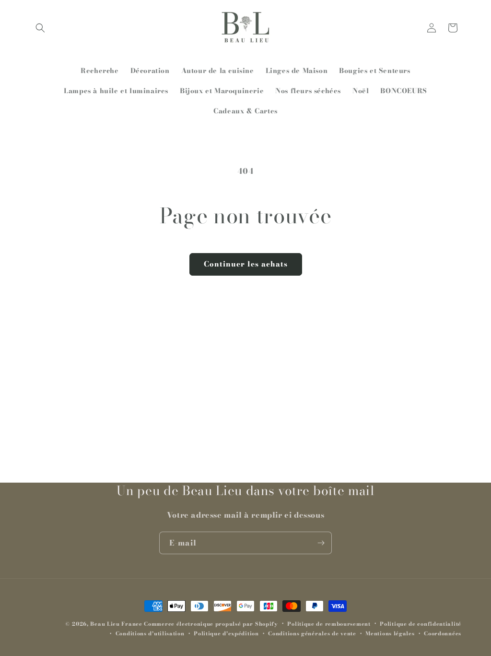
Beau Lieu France (116, 624)
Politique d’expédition (226, 633)
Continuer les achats (246, 263)
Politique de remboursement (328, 624)
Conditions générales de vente (312, 633)
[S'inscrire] (320, 543)
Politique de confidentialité (420, 624)
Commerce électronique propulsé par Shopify (211, 624)
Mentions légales (389, 633)
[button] (40, 27)
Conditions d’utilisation (150, 633)
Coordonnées (442, 633)
